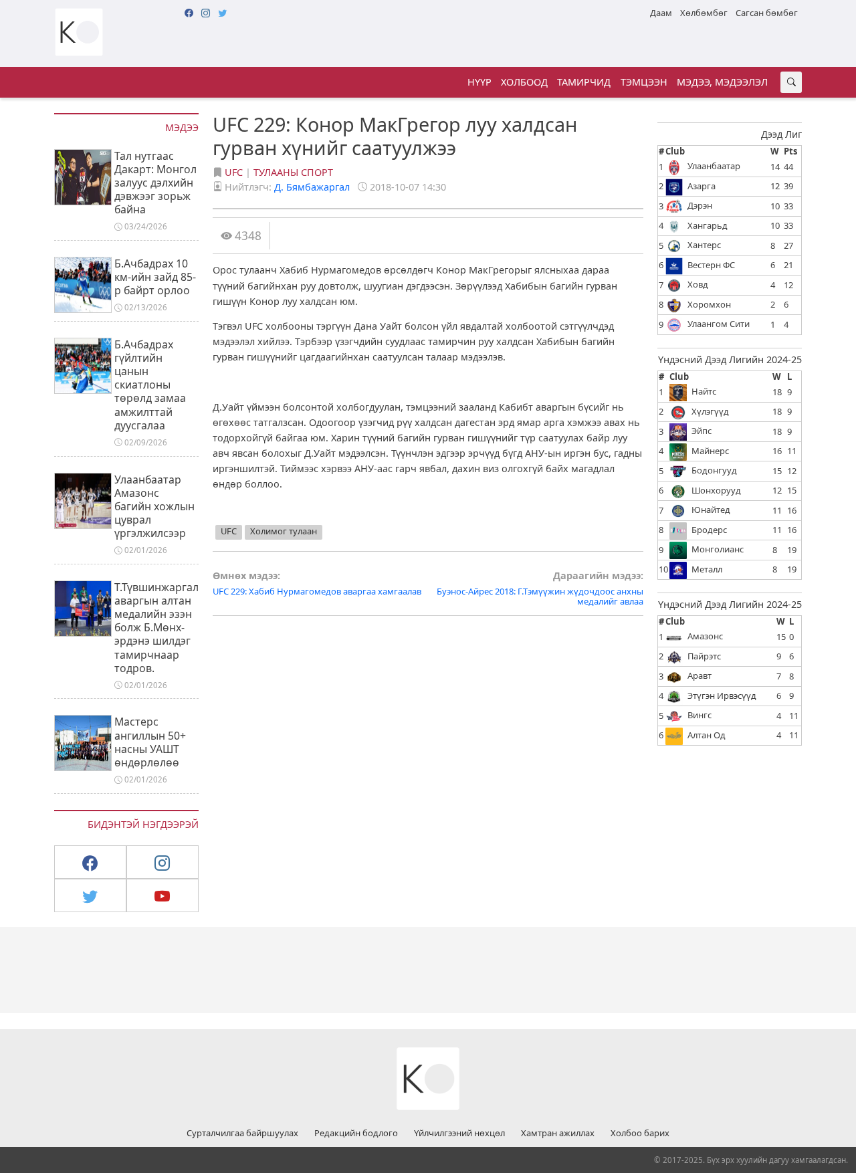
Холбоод (524, 82)
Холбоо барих (640, 1133)
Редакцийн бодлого (356, 1133)
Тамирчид (584, 82)
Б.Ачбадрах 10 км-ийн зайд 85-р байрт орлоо (155, 277)
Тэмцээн (644, 82)
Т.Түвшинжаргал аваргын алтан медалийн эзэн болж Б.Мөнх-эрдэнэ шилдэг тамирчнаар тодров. (156, 627)
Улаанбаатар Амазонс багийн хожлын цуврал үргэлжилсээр (154, 506)
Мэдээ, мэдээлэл (722, 82)
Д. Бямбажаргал (312, 187)
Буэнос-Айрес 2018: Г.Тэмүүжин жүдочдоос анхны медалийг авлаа (540, 588)
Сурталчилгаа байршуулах (242, 1133)
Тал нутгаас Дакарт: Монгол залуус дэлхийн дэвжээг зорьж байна (155, 182)
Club (675, 151)
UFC (234, 172)
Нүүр (479, 82)
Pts (790, 151)
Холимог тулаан (283, 531)
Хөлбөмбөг (704, 13)
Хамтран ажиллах (558, 1133)
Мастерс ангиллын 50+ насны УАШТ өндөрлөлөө (150, 741)
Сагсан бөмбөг (767, 13)
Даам (661, 13)
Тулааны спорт (293, 172)
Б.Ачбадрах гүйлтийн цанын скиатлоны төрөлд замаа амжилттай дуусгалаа (150, 385)
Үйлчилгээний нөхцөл (459, 1133)
